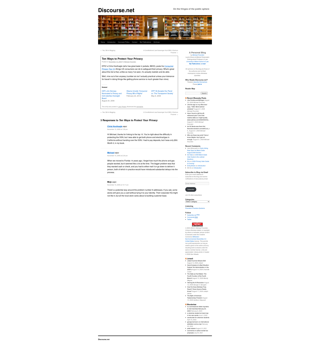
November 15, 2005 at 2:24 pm (117, 155)
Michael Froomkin (130, 62)
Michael (110, 152)
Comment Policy (124, 42)
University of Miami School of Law (197, 61)
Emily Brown (191, 166)
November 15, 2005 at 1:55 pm (117, 129)
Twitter (189, 219)
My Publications (145, 42)
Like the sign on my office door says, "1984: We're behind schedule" (197, 106)
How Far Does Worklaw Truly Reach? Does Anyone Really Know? (196, 289)
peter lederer (191, 328)
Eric (188, 161)
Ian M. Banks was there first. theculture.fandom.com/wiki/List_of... (198, 128)
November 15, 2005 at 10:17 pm (117, 185)
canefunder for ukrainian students (198, 317)
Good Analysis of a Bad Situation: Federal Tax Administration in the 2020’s (198, 267)
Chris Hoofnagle (114, 126)
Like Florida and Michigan (195, 100)
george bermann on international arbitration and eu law (198, 323)
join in (200, 84)
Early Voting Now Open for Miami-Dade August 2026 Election (197, 150)
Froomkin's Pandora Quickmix (195, 208)
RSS (198, 215)
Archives (157, 42)
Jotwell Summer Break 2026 (196, 261)
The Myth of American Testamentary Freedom (194, 297)
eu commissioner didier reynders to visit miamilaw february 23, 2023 (198, 308)
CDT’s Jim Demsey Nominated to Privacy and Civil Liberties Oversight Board (112, 94)
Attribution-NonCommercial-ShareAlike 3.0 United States (195, 239)
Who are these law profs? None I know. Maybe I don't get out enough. (198, 137)
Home (103, 42)
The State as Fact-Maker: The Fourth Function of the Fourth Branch (196, 276)
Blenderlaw (191, 304)
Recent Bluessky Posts (196, 98)
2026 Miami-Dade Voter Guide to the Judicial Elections (197, 157)
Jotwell (190, 258)
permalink (139, 107)
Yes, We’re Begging (108, 50)
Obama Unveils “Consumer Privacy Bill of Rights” (137, 92)
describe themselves (200, 82)
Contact (134, 42)
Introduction (111, 42)
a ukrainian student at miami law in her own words (197, 314)
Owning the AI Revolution (195, 282)
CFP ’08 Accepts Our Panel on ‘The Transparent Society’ (162, 92)
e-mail (203, 64)
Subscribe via (192, 215)
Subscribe (190, 189)
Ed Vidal (190, 155)
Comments (192, 217)
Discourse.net (116, 10)
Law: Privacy (122, 107)
